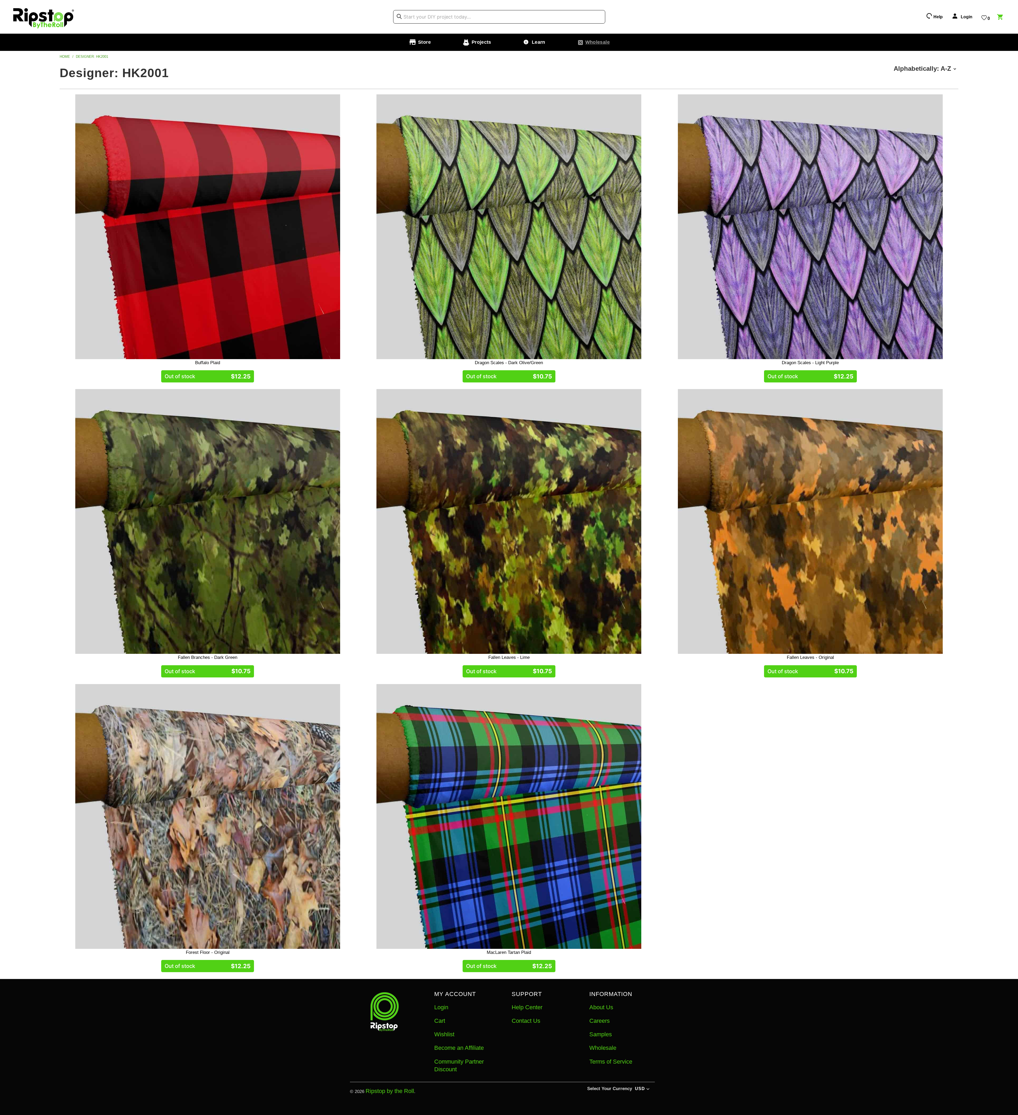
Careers (599, 1020)
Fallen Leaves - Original (810, 521)
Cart (439, 1020)
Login (441, 1007)
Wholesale (602, 1048)
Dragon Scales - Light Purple (810, 226)
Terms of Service (610, 1061)
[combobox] (499, 17)
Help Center (527, 1007)
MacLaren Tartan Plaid (509, 816)
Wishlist (444, 1034)
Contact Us (526, 1020)
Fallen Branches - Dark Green (208, 521)
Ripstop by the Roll (390, 1091)
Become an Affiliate (459, 1048)
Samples (600, 1034)
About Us (601, 1007)
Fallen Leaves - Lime (509, 521)
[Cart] (1001, 18)
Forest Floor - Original (208, 816)
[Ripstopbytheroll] (43, 16)
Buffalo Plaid (208, 226)
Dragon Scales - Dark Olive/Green (509, 226)
